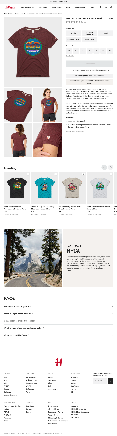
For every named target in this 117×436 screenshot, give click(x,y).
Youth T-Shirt (89, 39)
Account (74, 406)
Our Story (30, 406)
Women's (52, 380)
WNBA (6, 386)
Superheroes (31, 383)
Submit (110, 380)
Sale (92, 7)
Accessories (53, 389)
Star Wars (75, 386)
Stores (28, 412)
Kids (50, 383)
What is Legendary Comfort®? (18, 314)
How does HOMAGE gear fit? (17, 306)
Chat (6, 421)
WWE (28, 386)
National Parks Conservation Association (86, 106)
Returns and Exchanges (58, 421)
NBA (5, 383)
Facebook (8, 418)
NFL (5, 380)
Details (89, 83)
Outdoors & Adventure (24, 14)
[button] (111, 7)
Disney (73, 383)
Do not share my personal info (53, 433)
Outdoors (30, 389)
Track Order (53, 415)
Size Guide (70, 56)
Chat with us (53, 409)
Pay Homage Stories (12, 406)
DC (72, 392)
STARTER (74, 377)
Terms (27, 433)
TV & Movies (31, 377)
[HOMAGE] (10, 7)
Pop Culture (8, 14)
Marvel (73, 389)
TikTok (6, 412)
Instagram (8, 409)
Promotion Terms (55, 412)
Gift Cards (75, 417)
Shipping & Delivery (56, 418)
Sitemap (20, 433)
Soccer (6, 389)
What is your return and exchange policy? (24, 328)
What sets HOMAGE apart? (16, 335)
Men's (50, 377)
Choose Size (89, 64)
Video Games (31, 380)
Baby (50, 386)
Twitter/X (7, 415)
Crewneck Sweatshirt (89, 33)
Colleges (7, 392)
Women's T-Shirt (73, 39)
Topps (73, 380)
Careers (29, 409)
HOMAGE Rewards (78, 409)
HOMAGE (12, 433)
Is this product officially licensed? (19, 321)
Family (28, 392)
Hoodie (105, 33)
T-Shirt (73, 33)
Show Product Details (75, 132)
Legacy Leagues (10, 395)
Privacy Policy (36, 433)
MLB (5, 377)
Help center (53, 406)
